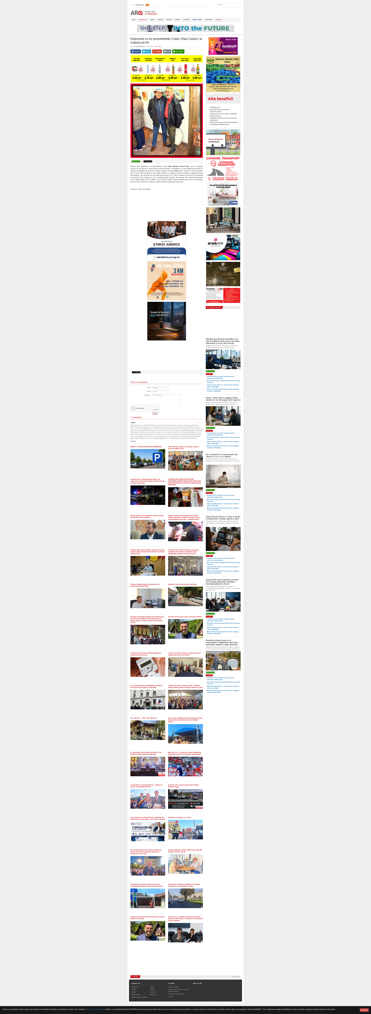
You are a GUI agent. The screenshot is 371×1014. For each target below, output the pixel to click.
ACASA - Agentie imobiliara (139, 997)
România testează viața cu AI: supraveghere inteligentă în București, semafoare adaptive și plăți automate (222, 642)
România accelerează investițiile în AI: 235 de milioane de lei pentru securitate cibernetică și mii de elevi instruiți (223, 341)
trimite (155, 413)
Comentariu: (147, 395)
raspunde (133, 441)
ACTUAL (169, 19)
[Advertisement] (166, 205)
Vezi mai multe (236, 976)
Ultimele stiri (143, 19)
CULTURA (186, 19)
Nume (148, 387)
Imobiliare (219, 19)
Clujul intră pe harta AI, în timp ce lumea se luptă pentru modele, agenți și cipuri (223, 518)
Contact (170, 996)
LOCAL (152, 19)
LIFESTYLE (208, 19)
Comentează (136, 161)
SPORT (177, 19)
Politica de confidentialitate (175, 994)
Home (134, 19)
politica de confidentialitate (94, 1009)
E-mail (148, 391)
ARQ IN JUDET (197, 19)
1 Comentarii (157, 46)
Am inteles (364, 1010)
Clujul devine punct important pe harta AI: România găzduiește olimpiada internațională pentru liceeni (222, 582)
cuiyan (132, 422)
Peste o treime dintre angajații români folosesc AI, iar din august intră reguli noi (223, 399)
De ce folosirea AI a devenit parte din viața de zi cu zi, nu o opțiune (221, 455)
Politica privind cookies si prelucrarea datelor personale (178, 990)
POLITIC (160, 19)
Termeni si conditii (173, 987)
